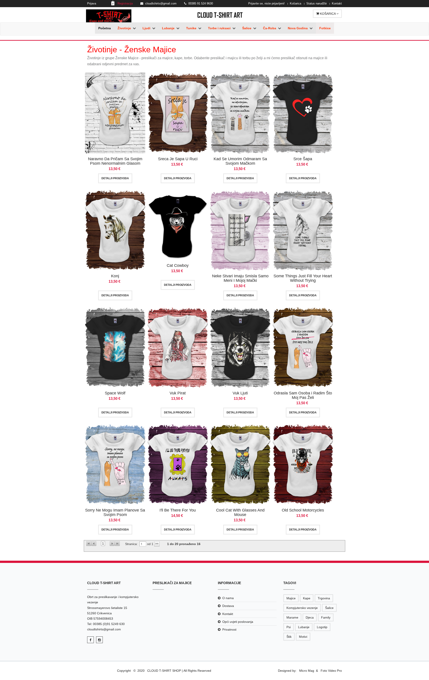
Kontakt (337, 3)
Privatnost (229, 629)
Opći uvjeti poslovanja (237, 621)
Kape (306, 598)
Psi (288, 627)
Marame (292, 617)
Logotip (322, 627)
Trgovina (324, 598)
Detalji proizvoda (115, 178)
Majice (291, 598)
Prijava (91, 3)
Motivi (303, 636)
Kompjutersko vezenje (302, 608)
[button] (126, 28)
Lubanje (303, 627)
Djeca (310, 617)
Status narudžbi (316, 3)
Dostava (228, 606)
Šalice (329, 608)
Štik (289, 636)
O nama (228, 598)
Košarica (295, 3)
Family (325, 617)
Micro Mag (306, 670)
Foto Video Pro (331, 670)
